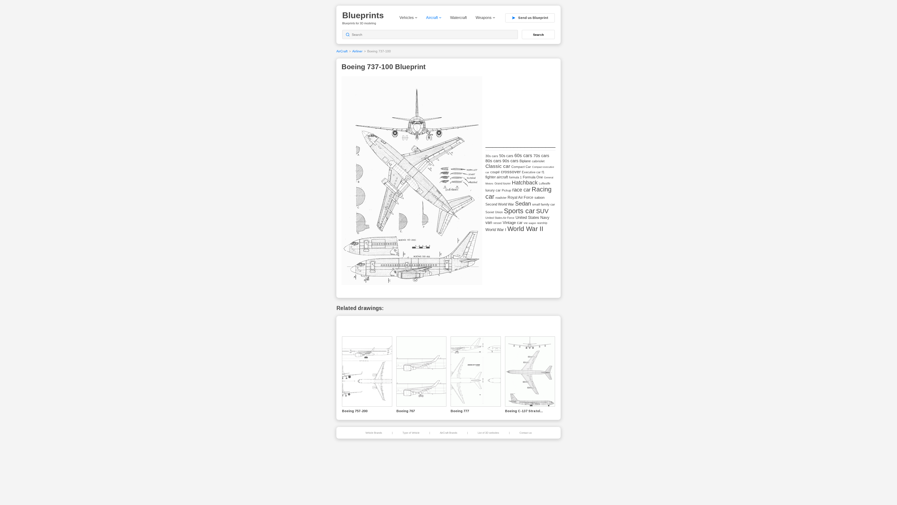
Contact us (526, 432)
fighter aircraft (496, 177)
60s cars (523, 155)
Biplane (525, 161)
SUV (542, 211)
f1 (543, 172)
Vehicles (406, 18)
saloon (539, 197)
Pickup (506, 190)
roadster (500, 197)
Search (538, 34)
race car (521, 190)
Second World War (499, 204)
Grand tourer (503, 183)
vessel (497, 223)
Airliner (357, 51)
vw (525, 223)
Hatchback (525, 183)
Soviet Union (494, 212)
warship (542, 223)
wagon (532, 223)
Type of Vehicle (411, 432)
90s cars (510, 161)
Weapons (483, 18)
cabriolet (538, 161)
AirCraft (342, 51)
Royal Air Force (520, 197)
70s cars (541, 155)
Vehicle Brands (373, 432)
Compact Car (521, 167)
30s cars (491, 156)
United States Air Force (499, 217)
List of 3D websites (488, 432)
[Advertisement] (520, 105)
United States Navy (532, 217)
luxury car (493, 190)
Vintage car (513, 222)
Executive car (531, 172)
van (488, 222)
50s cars (506, 156)
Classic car (497, 166)
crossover (511, 171)
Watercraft (458, 18)
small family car (543, 204)
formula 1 (515, 177)
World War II (525, 228)
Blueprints (363, 15)
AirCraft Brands (448, 432)
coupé (495, 172)
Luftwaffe (544, 183)
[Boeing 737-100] (412, 182)
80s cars (493, 161)
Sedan (523, 203)
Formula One (533, 177)
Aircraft (432, 18)
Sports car (519, 211)
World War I (495, 229)
